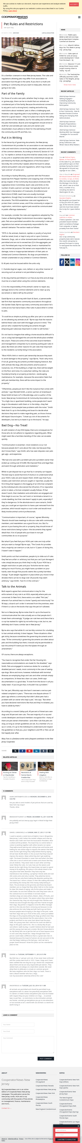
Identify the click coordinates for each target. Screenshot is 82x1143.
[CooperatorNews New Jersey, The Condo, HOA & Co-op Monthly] (15, 17)
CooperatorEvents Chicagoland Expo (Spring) (68, 1111)
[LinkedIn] (72, 262)
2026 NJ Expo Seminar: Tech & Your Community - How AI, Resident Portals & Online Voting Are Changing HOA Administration (69, 113)
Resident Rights (65, 198)
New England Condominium (46, 1109)
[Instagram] (77, 262)
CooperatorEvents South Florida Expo (68, 1117)
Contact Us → (7, 1108)
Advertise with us (13, 1138)
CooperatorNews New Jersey (46, 1089)
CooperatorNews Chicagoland (42, 1081)
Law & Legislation (48, 33)
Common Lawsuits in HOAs (67, 216)
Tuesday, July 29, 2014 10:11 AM (34, 986)
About (4, 1073)
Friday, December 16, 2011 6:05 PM (40, 817)
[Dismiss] (78, 1125)
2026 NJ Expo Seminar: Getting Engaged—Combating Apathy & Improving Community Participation (67, 100)
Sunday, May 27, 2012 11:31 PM (39, 832)
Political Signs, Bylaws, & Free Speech (67, 158)
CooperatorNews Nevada (45, 1086)
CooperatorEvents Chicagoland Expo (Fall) (67, 1105)
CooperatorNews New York (45, 1093)
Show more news (70, 85)
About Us (4, 1138)
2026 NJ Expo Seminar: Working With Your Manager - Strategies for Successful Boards (69, 133)
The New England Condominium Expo (66, 1099)
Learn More (12, 11)
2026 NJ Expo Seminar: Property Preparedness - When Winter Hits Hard (68, 124)
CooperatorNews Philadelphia (42, 1098)
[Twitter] (67, 262)
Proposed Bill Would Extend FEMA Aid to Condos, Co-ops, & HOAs (69, 176)
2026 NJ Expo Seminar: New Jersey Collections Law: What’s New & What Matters (69, 142)
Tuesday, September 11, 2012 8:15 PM (32, 954)
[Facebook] (61, 262)
